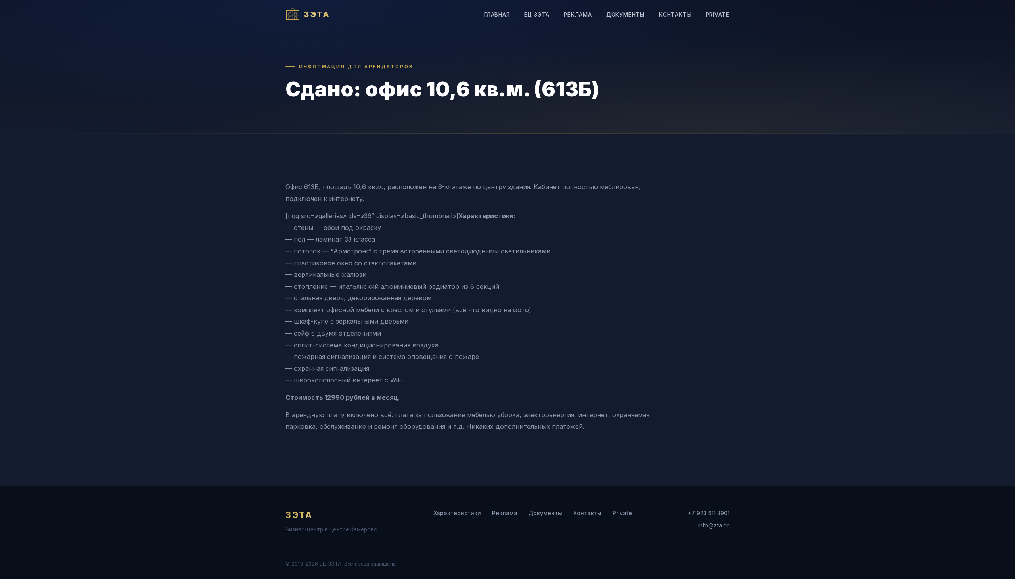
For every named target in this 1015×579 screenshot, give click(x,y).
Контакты (675, 15)
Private (718, 15)
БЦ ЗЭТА (537, 15)
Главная (497, 15)
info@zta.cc (714, 525)
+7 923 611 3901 (709, 513)
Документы (625, 15)
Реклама (578, 15)
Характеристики (457, 513)
